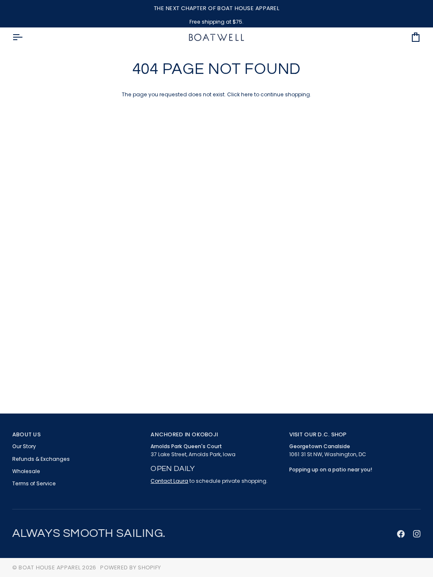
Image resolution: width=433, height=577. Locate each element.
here (247, 94)
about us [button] (26, 434)
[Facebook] (401, 534)
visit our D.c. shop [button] (318, 434)
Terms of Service (34, 483)
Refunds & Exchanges (41, 459)
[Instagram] (417, 534)
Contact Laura (169, 480)
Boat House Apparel (49, 567)
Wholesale (26, 471)
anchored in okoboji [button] (184, 434)
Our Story (24, 446)
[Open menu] (25, 37)
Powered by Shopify (130, 567)
